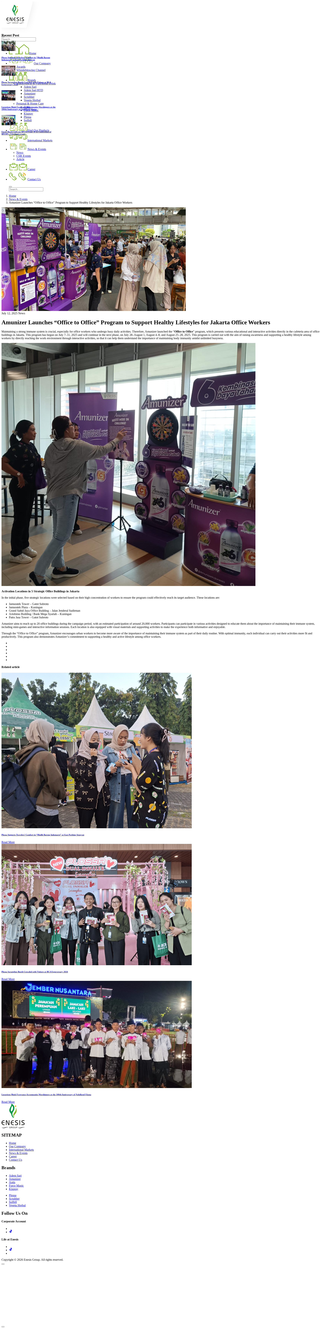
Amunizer (15, 1179)
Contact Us (15, 1159)
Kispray (13, 1189)
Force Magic (16, 1185)
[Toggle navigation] (10, 186)
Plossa (12, 1195)
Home (12, 195)
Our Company (17, 1146)
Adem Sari (15, 1175)
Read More (8, 842)
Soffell (13, 1202)
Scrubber (14, 1198)
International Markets (21, 1149)
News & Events (18, 199)
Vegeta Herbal (17, 1205)
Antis (12, 1182)
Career (13, 1156)
